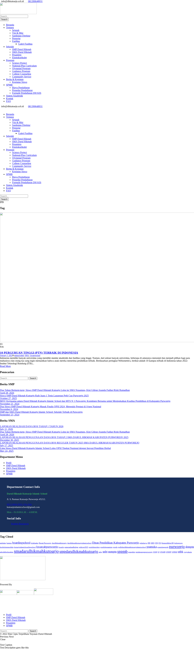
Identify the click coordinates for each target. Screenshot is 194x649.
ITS (159, 543)
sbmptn (189, 546)
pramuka (152, 546)
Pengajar (16, 38)
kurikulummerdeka (6, 547)
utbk (180, 551)
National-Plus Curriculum (24, 65)
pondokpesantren (106, 547)
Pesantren (16, 55)
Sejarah (15, 30)
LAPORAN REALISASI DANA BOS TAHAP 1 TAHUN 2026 (31, 426)
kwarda (61, 547)
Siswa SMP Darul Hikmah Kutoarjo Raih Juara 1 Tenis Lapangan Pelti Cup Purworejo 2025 (44, 395)
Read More (5, 366)
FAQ (8, 101)
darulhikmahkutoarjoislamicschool (79, 543)
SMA (27, 355)
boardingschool (21, 542)
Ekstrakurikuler (19, 57)
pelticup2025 (83, 547)
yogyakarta (188, 552)
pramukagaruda (162, 547)
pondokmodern (94, 547)
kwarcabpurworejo (47, 546)
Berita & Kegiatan (14, 79)
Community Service (21, 76)
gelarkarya (143, 543)
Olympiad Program (21, 68)
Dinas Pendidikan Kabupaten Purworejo (115, 542)
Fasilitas (16, 41)
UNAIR (162, 552)
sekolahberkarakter (6, 552)
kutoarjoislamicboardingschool (25, 547)
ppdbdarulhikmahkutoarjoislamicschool (132, 547)
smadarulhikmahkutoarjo (36, 551)
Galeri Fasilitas (25, 44)
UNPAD (174, 552)
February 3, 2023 (6, 355)
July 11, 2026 (6, 429)
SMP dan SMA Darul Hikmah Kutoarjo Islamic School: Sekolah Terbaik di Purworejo (41, 412)
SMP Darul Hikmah (21, 49)
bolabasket (34, 543)
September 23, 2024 (9, 414)
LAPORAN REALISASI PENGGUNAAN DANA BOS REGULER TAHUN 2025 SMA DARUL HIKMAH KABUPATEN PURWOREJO (69, 442)
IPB (149, 543)
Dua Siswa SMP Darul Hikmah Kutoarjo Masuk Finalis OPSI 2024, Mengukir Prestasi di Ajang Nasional (50, 406)
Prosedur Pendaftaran (22, 90)
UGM (155, 552)
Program (10, 60)
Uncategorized (35, 355)
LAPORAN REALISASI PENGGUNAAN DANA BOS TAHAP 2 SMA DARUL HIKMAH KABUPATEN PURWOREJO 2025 (64, 437)
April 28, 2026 (7, 393)
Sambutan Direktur (21, 35)
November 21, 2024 (9, 403)
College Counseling (21, 74)
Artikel (21, 355)
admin (17, 355)
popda (115, 547)
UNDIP (168, 552)
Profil (8, 462)
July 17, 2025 (6, 445)
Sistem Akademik (14, 95)
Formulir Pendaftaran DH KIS (26, 93)
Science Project (19, 63)
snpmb (122, 551)
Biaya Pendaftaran (21, 87)
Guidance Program (21, 71)
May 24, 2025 (6, 451)
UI (158, 552)
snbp (100, 552)
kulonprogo (178, 543)
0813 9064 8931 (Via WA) (19, 504)
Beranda (10, 24)
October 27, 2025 (8, 398)
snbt (105, 551)
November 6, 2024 (9, 409)
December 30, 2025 (9, 440)
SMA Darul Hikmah (22, 52)
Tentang (10, 27)
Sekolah (10, 46)
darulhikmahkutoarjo (59, 543)
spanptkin (131, 552)
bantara (9, 543)
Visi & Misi (17, 33)
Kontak (9, 98)
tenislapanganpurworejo (144, 552)
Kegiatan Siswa (19, 82)
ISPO (152, 543)
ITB (156, 543)
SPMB (9, 85)
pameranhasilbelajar (71, 547)
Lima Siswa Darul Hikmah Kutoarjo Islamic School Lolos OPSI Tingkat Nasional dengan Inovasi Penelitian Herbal (55, 448)
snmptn (112, 551)
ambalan (3, 543)
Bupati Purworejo (45, 543)
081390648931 (35, 1)
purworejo (177, 546)
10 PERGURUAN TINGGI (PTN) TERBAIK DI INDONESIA (39, 352)
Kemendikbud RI (168, 543)
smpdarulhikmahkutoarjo (78, 551)
